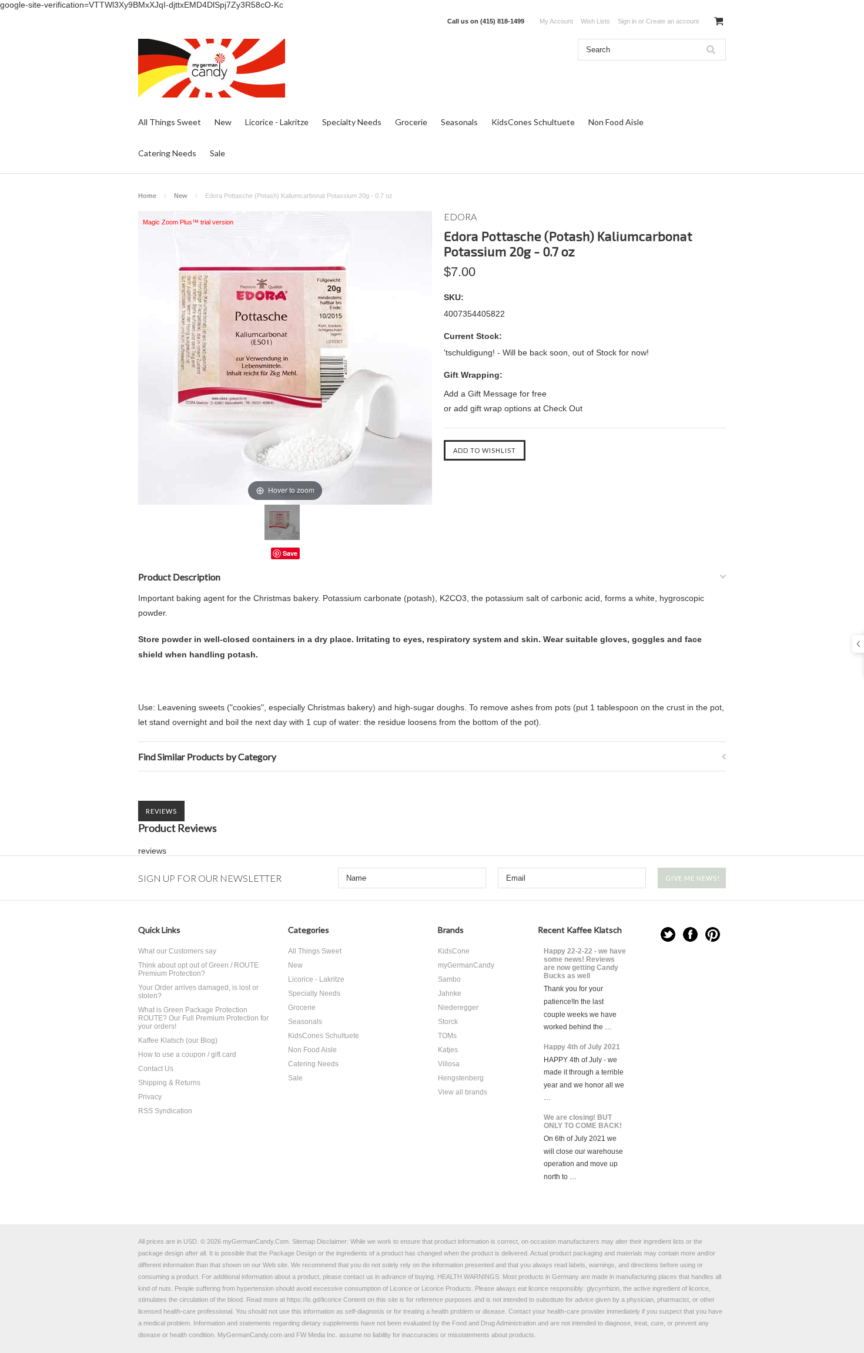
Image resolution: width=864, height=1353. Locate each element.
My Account (556, 21)
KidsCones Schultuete (533, 122)
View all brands (462, 1092)
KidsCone (454, 951)
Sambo (449, 979)
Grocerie (411, 122)
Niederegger (458, 1007)
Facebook (690, 934)
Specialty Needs (351, 122)
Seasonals (459, 122)
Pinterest (712, 934)
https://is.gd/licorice (314, 1299)
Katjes (448, 1050)
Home (147, 195)
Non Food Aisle (616, 122)
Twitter (668, 934)
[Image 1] (282, 522)
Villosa (449, 1064)
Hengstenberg (461, 1078)
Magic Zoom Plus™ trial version (188, 222)
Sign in (627, 21)
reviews (152, 850)
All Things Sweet (169, 122)
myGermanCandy (466, 965)
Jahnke (449, 993)
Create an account (672, 21)
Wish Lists (595, 21)
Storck (448, 1022)
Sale (217, 153)
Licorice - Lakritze (277, 122)
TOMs (447, 1036)
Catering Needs (167, 153)
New (223, 122)
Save (290, 553)
